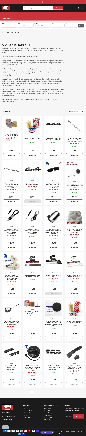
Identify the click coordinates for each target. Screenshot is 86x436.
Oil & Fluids (63, 14)
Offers (71, 14)
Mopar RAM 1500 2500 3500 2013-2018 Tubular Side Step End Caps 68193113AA (53, 185)
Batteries (44, 14)
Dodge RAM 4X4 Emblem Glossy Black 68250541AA (53, 139)
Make (19, 23)
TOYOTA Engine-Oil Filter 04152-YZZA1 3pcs (32, 312)
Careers (25, 415)
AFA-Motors (73, 431)
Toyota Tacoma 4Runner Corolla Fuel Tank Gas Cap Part (75, 185)
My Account (47, 409)
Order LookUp (6, 18)
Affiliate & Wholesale (29, 413)
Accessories (53, 14)
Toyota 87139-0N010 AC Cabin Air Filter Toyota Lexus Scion (74, 230)
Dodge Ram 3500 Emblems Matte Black (53, 366)
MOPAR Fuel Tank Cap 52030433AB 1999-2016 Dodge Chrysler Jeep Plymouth (32, 368)
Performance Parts (21, 14)
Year (3, 23)
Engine (53, 23)
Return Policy (48, 413)
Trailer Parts (34, 14)
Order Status (47, 411)
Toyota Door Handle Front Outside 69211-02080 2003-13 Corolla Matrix (74, 367)
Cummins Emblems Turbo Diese (53, 275)
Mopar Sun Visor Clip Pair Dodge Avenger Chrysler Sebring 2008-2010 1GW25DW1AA (11, 277)
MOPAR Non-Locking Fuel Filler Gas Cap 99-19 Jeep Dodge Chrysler (11, 322)
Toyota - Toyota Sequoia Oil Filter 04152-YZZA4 (74, 321)
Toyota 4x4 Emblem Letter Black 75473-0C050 (33, 183)
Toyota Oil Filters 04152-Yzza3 (32, 139)
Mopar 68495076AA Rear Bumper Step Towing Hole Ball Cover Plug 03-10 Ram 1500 (53, 323)
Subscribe (78, 416)
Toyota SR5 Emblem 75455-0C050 (11, 366)
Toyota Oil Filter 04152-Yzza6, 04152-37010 (11, 135)
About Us (25, 409)
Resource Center (28, 411)
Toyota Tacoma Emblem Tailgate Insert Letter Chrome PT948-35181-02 (74, 140)
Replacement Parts (7, 14)
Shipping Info (48, 415)
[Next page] (54, 392)
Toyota (11, 132)
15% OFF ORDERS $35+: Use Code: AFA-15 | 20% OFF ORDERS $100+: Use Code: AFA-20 (43, 2)
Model (36, 23)
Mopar (53, 136)
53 (49, 392)
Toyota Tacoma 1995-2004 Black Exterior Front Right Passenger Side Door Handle (53, 231)
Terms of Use (48, 417)
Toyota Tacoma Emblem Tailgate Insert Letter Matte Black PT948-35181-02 (11, 185)
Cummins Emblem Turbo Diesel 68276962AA (32, 275)
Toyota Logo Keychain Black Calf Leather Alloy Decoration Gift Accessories (11, 231)
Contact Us (47, 419)
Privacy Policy (27, 417)
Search (58, 8)
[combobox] (50, 8)
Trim (65, 23)
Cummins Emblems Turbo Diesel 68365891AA (74, 275)
